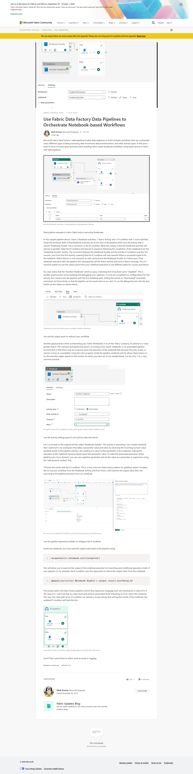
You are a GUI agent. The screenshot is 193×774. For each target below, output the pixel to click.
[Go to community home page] (36, 22)
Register (161, 23)
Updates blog (46, 30)
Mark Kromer (56, 132)
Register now (16, 13)
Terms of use (156, 763)
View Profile (142, 691)
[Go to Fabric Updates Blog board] (48, 706)
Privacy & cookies (142, 763)
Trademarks (168, 763)
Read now (141, 36)
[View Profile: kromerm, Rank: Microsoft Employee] (46, 133)
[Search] (153, 22)
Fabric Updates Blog (61, 30)
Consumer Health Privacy (54, 768)
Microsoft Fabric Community (29, 30)
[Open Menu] (171, 30)
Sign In (169, 23)
